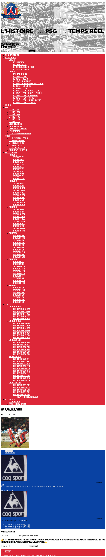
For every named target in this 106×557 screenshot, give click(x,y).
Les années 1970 (14, 110)
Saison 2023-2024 (19, 295)
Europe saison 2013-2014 (21, 366)
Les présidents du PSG (16, 143)
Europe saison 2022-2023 (21, 390)
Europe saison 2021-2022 (21, 387)
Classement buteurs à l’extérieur (24, 102)
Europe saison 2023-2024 (21, 392)
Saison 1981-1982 (18, 186)
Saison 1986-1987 (19, 197)
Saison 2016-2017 (19, 276)
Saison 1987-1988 (19, 200)
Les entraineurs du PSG (17, 140)
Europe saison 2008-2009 (21, 354)
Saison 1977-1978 (18, 174)
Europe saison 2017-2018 (21, 375)
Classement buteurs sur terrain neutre (27, 100)
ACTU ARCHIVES (10, 399)
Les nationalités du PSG (17, 148)
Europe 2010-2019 (15, 356)
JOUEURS (7, 136)
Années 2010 (13, 259)
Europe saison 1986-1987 (21, 316)
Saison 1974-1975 (18, 167)
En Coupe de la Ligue (15, 126)
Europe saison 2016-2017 (21, 373)
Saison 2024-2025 (19, 297)
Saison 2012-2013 (19, 266)
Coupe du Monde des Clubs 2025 (28, 397)
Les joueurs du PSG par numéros (20, 133)
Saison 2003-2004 (19, 243)
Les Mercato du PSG (15, 145)
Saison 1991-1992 (18, 212)
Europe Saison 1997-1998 (21, 335)
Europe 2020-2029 (15, 383)
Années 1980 (13, 181)
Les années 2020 (14, 121)
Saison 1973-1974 (18, 164)
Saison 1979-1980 (19, 178)
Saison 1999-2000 (19, 231)
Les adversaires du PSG (21, 69)
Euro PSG (8, 304)
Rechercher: (5, 51)
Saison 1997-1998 (19, 226)
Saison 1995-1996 (19, 221)
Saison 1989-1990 (19, 205)
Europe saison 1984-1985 (21, 314)
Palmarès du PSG (19, 62)
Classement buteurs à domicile (23, 98)
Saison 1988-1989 (19, 202)
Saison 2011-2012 (18, 264)
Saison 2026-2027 (19, 302)
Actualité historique (12, 55)
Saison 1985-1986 (19, 195)
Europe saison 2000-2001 (21, 342)
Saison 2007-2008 (19, 252)
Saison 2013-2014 (19, 269)
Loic (4, 414)
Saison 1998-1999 (19, 228)
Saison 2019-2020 (19, 283)
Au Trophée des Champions (18, 129)
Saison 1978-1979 (18, 176)
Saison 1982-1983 (19, 188)
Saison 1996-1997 (19, 224)
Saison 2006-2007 (19, 250)
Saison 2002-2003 (19, 240)
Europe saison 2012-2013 (21, 364)
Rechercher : (5, 546)
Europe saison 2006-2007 (21, 352)
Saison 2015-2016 (19, 273)
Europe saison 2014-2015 (21, 368)
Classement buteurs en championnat (25, 95)
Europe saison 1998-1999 (21, 337)
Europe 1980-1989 (15, 307)
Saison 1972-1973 (18, 162)
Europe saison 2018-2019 (21, 378)
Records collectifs (19, 64)
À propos (9, 451)
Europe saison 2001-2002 (21, 345)
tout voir (23, 520)
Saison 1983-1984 (19, 190)
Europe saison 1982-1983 (21, 309)
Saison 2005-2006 (19, 247)
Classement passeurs (20, 79)
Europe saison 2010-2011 (21, 359)
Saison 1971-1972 (18, 159)
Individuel (12, 72)
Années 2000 (13, 233)
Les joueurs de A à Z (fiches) (18, 138)
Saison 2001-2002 (19, 238)
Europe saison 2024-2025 (21, 394)
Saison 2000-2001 (19, 235)
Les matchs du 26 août (12, 528)
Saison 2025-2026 (19, 299)
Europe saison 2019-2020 (21, 380)
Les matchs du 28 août (12, 524)
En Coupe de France (15, 124)
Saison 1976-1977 (18, 171)
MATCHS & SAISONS (11, 152)
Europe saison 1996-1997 (21, 333)
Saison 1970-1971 (18, 157)
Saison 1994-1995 (19, 219)
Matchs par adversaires (17, 404)
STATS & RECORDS (10, 57)
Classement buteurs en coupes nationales (27, 93)
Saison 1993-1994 (19, 216)
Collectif (12, 60)
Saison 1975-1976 (18, 169)
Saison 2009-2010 (19, 257)
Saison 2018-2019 (19, 280)
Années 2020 (13, 285)
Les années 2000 (14, 117)
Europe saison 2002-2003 (21, 347)
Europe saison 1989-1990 (21, 318)
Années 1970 (13, 155)
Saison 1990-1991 (18, 209)
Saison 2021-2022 (19, 290)
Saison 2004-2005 (19, 245)
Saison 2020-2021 (19, 288)
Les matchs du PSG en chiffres (23, 67)
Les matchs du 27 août (12, 526)
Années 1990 (13, 207)
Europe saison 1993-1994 (21, 326)
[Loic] (14, 480)
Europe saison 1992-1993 (21, 323)
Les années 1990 (14, 114)
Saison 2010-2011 (18, 261)
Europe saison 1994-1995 (21, 328)
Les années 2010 (14, 119)
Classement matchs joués (22, 81)
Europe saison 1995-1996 (21, 330)
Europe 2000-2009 (15, 340)
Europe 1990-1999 (15, 321)
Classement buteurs (20, 76)
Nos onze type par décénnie (18, 150)
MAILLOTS (8, 107)
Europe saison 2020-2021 (21, 385)
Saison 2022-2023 (19, 292)
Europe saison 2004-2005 (21, 349)
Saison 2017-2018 (19, 278)
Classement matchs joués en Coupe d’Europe (28, 83)
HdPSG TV (8, 105)
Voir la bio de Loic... (7, 490)
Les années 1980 (14, 112)
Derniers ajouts (14, 402)
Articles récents (10, 453)
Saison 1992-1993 (19, 214)
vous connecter (14, 536)
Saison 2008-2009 (19, 254)
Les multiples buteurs (20, 88)
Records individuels (20, 74)
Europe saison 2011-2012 (21, 361)
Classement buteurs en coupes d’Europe (27, 91)
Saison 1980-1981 (18, 183)
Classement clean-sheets (22, 86)
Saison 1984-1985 (19, 193)
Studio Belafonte (50, 555)
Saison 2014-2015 (19, 271)
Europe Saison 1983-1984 (21, 311)
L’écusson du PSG (14, 131)
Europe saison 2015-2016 (21, 371)
